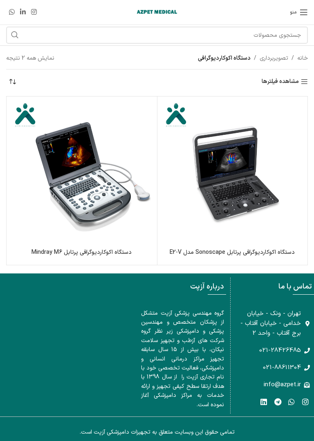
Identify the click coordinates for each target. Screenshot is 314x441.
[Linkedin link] (22, 12)
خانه (302, 58)
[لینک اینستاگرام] (34, 12)
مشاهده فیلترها (280, 81)
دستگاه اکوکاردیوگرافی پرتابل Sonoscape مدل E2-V (232, 252)
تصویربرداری (274, 58)
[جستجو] (14, 35)
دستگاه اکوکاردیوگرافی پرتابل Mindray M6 (81, 252)
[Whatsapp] (291, 402)
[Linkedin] (264, 402)
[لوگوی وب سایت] (157, 12)
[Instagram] (305, 402)
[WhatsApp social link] (11, 12)
